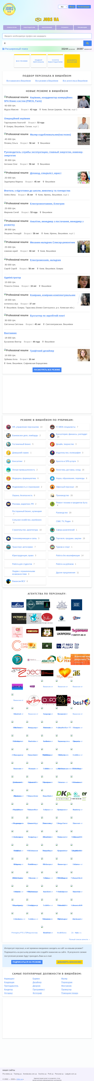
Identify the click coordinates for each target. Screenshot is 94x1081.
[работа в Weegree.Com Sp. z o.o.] (32, 687)
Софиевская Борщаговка (35, 363)
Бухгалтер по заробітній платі (47, 315)
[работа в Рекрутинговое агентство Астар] (76, 605)
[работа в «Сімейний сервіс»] (24, 646)
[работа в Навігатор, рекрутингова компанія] (18, 605)
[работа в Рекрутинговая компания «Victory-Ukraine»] (24, 618)
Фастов (66, 109)
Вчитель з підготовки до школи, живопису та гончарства (37, 190)
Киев (44, 109)
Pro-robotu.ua (7, 1074)
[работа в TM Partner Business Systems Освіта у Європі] (61, 700)
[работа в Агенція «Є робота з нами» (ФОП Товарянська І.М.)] (61, 618)
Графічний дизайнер (42, 351)
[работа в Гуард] (76, 618)
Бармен (36, 979)
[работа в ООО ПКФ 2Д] (23, 673)
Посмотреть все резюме (47, 370)
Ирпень (47, 195)
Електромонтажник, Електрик (47, 203)
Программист (39, 989)
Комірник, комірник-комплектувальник (52, 295)
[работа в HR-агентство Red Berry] (33, 700)
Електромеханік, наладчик (45, 260)
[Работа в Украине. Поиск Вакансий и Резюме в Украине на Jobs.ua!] (9, 9)
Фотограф (37, 993)
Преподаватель (11, 986)
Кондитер (8, 989)
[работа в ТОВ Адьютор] (49, 659)
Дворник (36, 986)
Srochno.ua (42, 1074)
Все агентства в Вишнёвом (75, 81)
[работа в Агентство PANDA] (17, 687)
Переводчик (66, 982)
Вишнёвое (19, 126)
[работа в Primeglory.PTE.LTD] (19, 926)
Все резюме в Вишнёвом (46, 81)
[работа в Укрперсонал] (67, 632)
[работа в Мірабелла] (34, 659)
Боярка (10, 126)
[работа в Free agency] (32, 646)
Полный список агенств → (79, 939)
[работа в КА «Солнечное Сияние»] (47, 673)
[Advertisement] (47, 395)
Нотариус (8, 993)
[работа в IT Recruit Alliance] (68, 646)
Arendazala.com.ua (30, 1074)
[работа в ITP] (76, 646)
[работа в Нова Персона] (47, 618)
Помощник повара (69, 993)
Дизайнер (37, 982)
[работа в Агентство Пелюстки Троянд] (17, 632)
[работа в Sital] (33, 618)
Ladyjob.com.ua (70, 1074)
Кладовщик (9, 982)
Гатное (28, 126)
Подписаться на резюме (27, 962)
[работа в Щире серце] (65, 673)
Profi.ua (50, 1074)
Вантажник (10, 333)
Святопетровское (54, 324)
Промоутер (66, 989)
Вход (72, 7)
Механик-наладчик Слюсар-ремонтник (52, 242)
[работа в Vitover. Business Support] (47, 646)
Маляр (64, 979)
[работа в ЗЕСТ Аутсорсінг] (34, 673)
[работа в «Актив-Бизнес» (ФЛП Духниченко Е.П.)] (76, 673)
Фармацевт (9, 979)
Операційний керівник (17, 118)
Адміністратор (12, 277)
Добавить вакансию (69, 962)
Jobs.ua (20, 1079)
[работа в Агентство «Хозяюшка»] (79, 632)
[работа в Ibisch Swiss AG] (62, 933)
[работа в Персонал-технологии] (47, 605)
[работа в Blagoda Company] (17, 659)
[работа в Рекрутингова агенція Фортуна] (62, 605)
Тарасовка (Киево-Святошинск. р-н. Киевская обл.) (49, 308)
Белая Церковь (55, 109)
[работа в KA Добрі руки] (47, 632)
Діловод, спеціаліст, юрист (45, 173)
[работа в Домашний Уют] (76, 796)
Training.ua (18, 1074)
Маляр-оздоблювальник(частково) (50, 134)
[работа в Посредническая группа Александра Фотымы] (32, 632)
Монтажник (66, 986)
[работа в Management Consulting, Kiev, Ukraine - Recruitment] (37, 605)
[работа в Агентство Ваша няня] (65, 659)
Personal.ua (59, 1074)
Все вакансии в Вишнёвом (18, 81)
